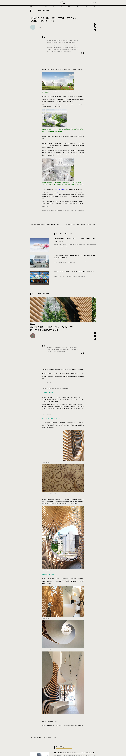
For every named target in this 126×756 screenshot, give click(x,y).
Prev (45, 224)
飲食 (46, 6)
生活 (38, 6)
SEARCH (92, 2)
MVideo (94, 6)
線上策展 (77, 6)
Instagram (95, 30)
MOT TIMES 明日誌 (63, 3)
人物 (61, 6)
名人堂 (86, 6)
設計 (31, 6)
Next (81, 224)
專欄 (69, 6)
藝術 (53, 6)
